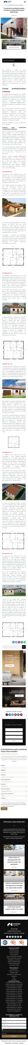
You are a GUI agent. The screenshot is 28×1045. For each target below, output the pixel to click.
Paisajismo (14, 976)
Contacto (14, 979)
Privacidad (15, 1043)
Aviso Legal (8, 1043)
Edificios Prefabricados (14, 961)
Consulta (3, 798)
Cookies (21, 1043)
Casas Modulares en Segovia (14, 1007)
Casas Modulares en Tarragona (14, 1000)
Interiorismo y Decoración (14, 974)
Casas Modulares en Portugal (14, 998)
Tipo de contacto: (5, 789)
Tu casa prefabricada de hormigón (14, 5)
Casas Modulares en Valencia (14, 1002)
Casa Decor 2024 (14, 965)
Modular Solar (14, 972)
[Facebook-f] (10, 937)
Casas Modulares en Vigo (14, 1004)
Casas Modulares (14, 951)
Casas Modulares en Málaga (14, 996)
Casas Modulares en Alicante (14, 991)
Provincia (3, 784)
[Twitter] (12, 714)
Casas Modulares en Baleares (14, 986)
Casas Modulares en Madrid (14, 982)
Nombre (3, 765)
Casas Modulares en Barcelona (14, 984)
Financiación (14, 969)
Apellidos (3, 770)
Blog (14, 978)
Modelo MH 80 (7, 171)
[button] (25, 2)
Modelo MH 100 (7, 364)
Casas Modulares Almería (14, 1009)
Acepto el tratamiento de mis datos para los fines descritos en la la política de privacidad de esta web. (14, 1031)
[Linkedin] (18, 714)
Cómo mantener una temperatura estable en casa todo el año (14, 885)
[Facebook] (9, 714)
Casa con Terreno (14, 971)
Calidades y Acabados (14, 960)
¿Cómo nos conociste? (7, 793)
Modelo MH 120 (7, 553)
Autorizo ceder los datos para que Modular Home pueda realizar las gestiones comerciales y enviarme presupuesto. (14, 804)
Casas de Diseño (14, 953)
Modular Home (14, 949)
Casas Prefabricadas (14, 963)
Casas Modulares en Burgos (14, 995)
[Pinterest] (21, 714)
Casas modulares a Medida (14, 956)
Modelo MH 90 (7, 273)
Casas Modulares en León (14, 1005)
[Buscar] (24, 647)
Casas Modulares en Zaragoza (14, 993)
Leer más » (14, 867)
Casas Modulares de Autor (14, 958)
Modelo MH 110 (7, 452)
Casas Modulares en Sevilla (14, 987)
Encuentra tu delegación (14, 1011)
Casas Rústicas (14, 954)
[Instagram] (7, 714)
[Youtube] (15, 714)
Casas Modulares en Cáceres (14, 989)
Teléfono (3, 775)
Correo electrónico (6, 779)
